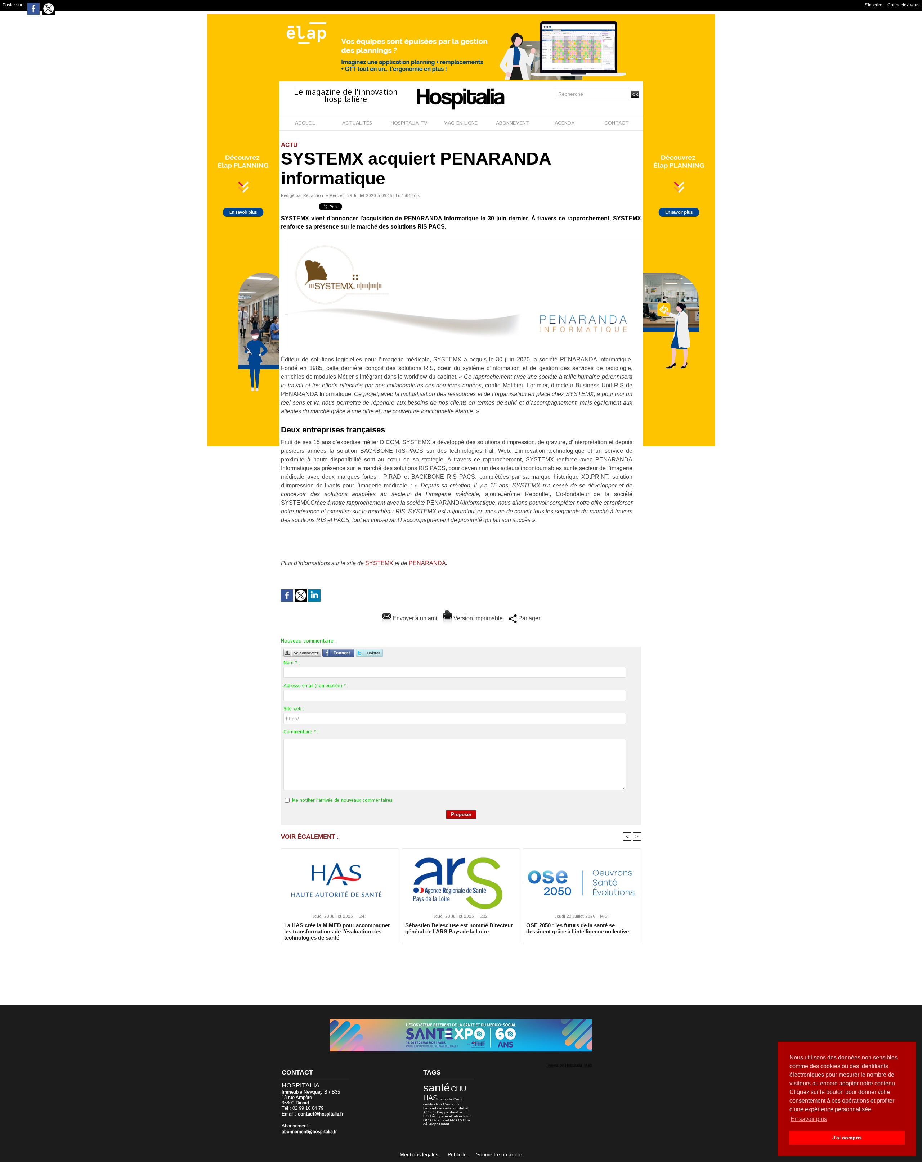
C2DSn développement (446, 1122)
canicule (445, 1099)
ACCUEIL (305, 123)
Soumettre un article (499, 1154)
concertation (447, 1108)
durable (456, 1112)
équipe (438, 1116)
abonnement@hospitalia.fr (309, 1132)
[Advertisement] (461, 969)
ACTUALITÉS (357, 123)
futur (467, 1116)
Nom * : (291, 662)
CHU (458, 1089)
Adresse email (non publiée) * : (315, 686)
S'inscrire (873, 5)
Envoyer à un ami (414, 618)
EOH (427, 1116)
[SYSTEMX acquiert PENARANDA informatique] (460, 241)
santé (436, 1088)
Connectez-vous (903, 5)
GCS (427, 1120)
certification (432, 1104)
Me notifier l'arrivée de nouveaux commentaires (342, 800)
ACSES (429, 1112)
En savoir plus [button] (809, 1119)
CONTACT (616, 123)
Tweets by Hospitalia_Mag (569, 1065)
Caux (457, 1099)
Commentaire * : (300, 732)
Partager (528, 618)
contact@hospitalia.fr (321, 1114)
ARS (453, 1120)
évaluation (453, 1116)
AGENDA (564, 123)
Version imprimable (477, 618)
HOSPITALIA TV (409, 123)
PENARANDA (427, 563)
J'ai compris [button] (847, 1137)
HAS (430, 1098)
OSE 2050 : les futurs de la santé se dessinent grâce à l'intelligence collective (577, 928)
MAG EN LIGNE (461, 123)
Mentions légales (420, 1154)
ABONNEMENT (512, 123)
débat (464, 1108)
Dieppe (443, 1112)
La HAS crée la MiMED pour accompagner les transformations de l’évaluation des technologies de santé (337, 931)
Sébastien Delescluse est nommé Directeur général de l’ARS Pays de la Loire (459, 928)
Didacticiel (440, 1120)
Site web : (293, 709)
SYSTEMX (379, 563)
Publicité (458, 1154)
